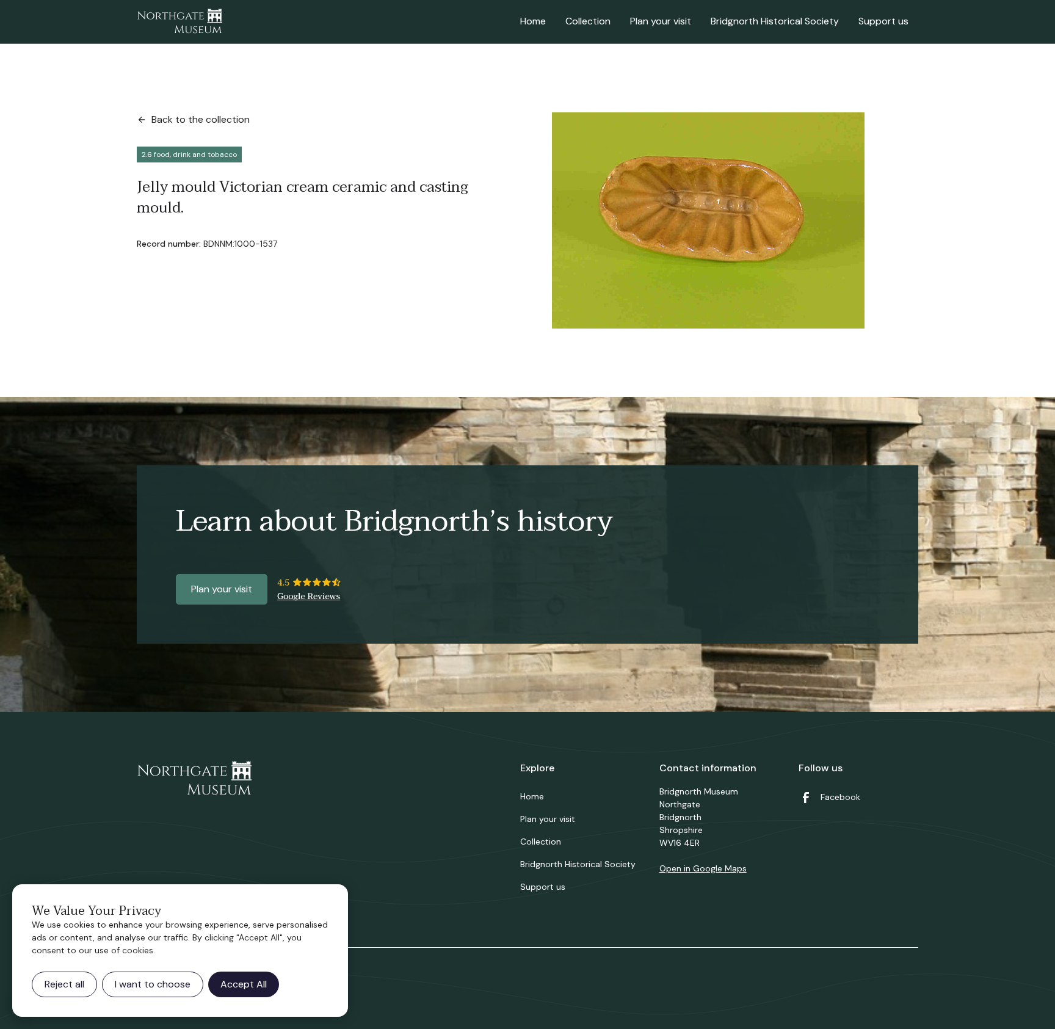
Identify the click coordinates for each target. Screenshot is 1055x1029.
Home (533, 21)
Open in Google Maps (703, 868)
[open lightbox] (708, 220)
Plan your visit (660, 21)
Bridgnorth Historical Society (775, 21)
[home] (179, 22)
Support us (883, 21)
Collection (588, 21)
